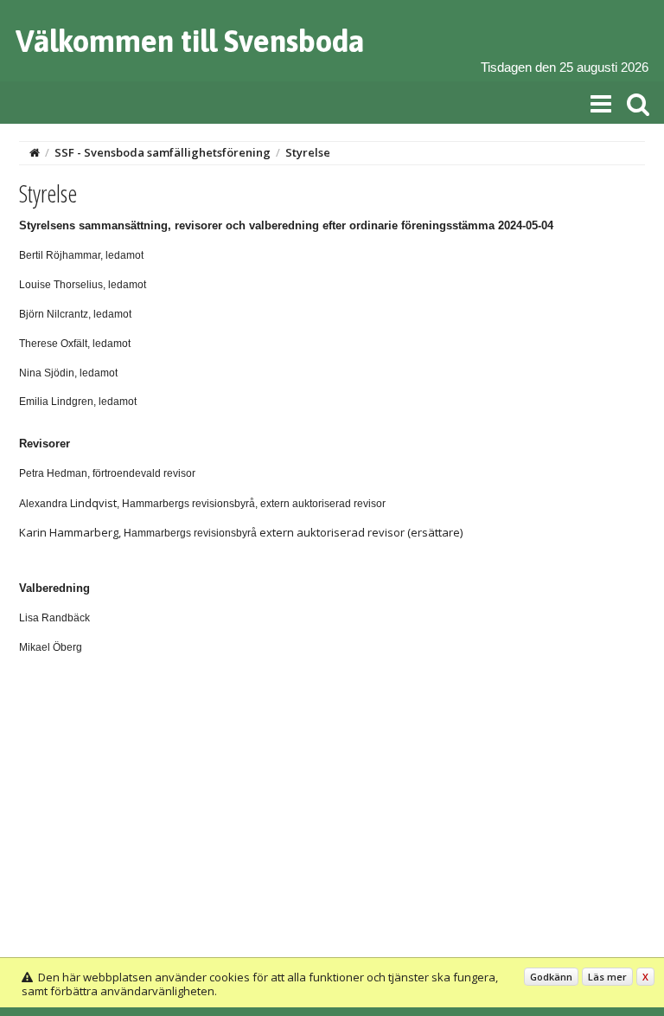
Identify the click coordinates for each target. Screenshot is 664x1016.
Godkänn (551, 976)
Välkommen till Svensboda (190, 40)
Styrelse (307, 152)
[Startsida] (34, 152)
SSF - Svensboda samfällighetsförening (162, 152)
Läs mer (607, 976)
